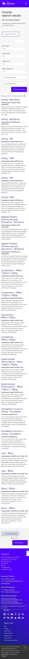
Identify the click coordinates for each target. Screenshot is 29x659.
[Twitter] (8, 614)
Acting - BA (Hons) (10, 100)
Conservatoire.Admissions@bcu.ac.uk (11, 599)
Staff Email (7, 631)
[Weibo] (4, 618)
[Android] (23, 618)
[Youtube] (12, 614)
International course (10, 77)
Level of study (6, 53)
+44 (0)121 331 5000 (6, 569)
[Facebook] (4, 614)
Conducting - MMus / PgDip (8, 316)
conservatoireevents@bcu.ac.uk (14, 581)
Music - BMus (8, 489)
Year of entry (5, 46)
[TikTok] (19, 614)
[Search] (25, 41)
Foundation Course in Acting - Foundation (12, 410)
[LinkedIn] (23, 614)
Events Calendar (5, 583)
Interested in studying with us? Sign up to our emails (13, 607)
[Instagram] (15, 614)
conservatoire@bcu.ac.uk (12, 592)
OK (25, 648)
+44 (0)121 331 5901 (8, 590)
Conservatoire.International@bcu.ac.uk (12, 603)
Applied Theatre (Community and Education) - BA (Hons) (12, 219)
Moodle (6, 628)
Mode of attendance (7, 68)
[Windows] (19, 618)
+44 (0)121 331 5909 (8, 579)
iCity (5, 626)
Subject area (5, 61)
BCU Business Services (10, 640)
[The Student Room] (12, 618)
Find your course (19, 89)
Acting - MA (7, 139)
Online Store (7, 638)
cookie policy (5, 654)
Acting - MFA (7, 158)
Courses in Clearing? (11, 34)
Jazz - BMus (7, 453)
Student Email (8, 633)
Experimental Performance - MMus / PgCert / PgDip (12, 362)
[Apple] (15, 618)
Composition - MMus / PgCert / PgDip (11, 271)
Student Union (8, 635)
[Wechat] (8, 618)
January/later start (10, 83)
